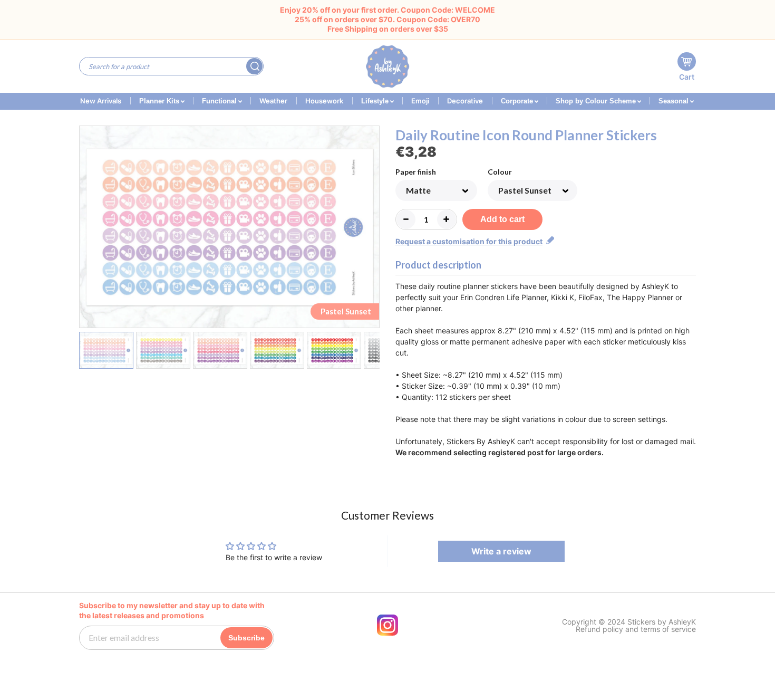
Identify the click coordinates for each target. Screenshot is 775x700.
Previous (85, 229)
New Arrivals (100, 101)
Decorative (465, 101)
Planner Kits (160, 101)
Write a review (501, 551)
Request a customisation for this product (468, 241)
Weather (273, 101)
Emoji (420, 101)
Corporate (518, 101)
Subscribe (246, 638)
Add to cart (502, 219)
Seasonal (674, 101)
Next (373, 229)
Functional (220, 101)
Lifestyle (376, 101)
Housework (324, 101)
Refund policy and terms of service (636, 629)
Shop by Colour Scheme (597, 101)
